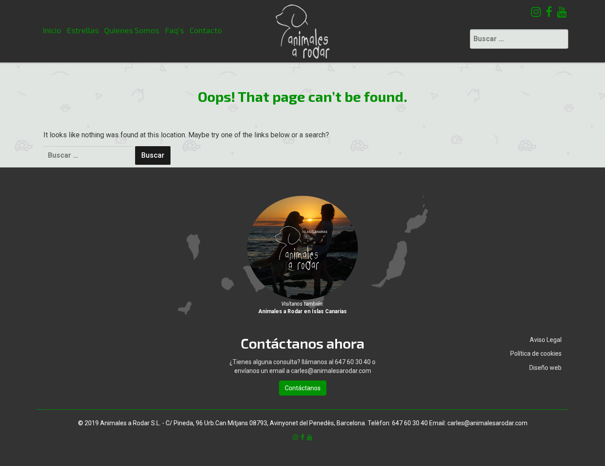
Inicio (52, 30)
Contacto (206, 30)
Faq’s (174, 30)
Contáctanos (303, 388)
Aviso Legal (546, 339)
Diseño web (545, 367)
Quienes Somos (131, 30)
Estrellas (83, 30)
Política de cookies (536, 353)
